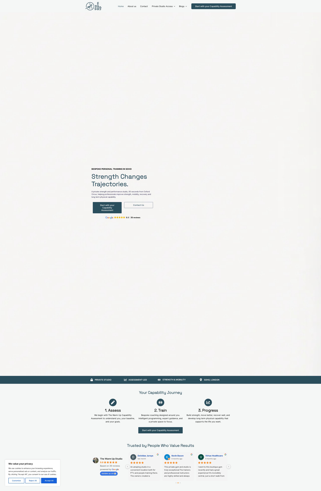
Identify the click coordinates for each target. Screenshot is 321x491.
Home (121, 6)
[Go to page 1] (178, 482)
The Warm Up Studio (111, 458)
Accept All (49, 480)
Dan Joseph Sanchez (215, 455)
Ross (174, 455)
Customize (16, 480)
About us (132, 6)
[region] (32, 473)
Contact (144, 6)
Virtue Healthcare (146, 455)
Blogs (181, 6)
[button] (174, 6)
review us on (108, 473)
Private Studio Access (162, 6)
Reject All (33, 480)
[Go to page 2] (180, 482)
